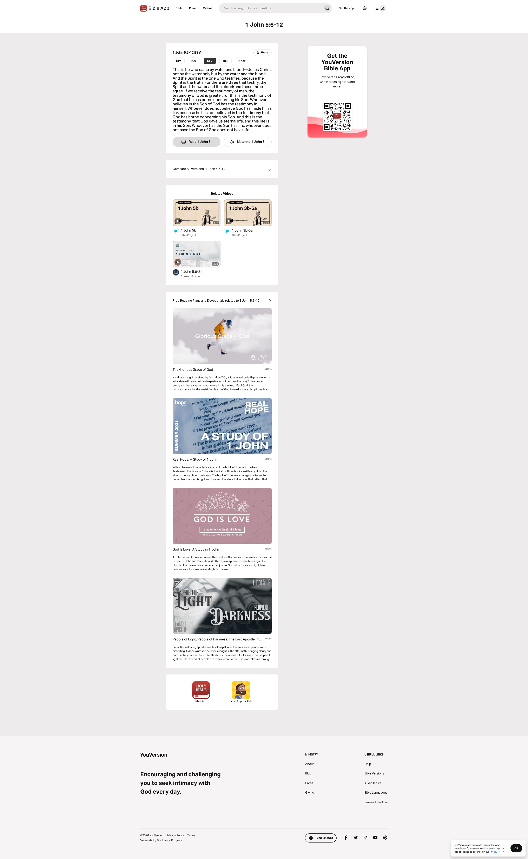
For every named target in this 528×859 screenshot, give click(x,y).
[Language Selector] (365, 8)
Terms (191, 835)
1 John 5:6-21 (195, 271)
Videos (207, 8)
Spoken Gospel (190, 276)
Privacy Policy (175, 835)
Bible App (201, 701)
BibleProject (188, 235)
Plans (192, 8)
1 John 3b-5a (246, 230)
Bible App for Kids (241, 701)
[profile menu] (380, 8)
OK (516, 848)
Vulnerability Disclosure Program (161, 840)
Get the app (346, 8)
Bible (179, 8)
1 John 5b (192, 230)
